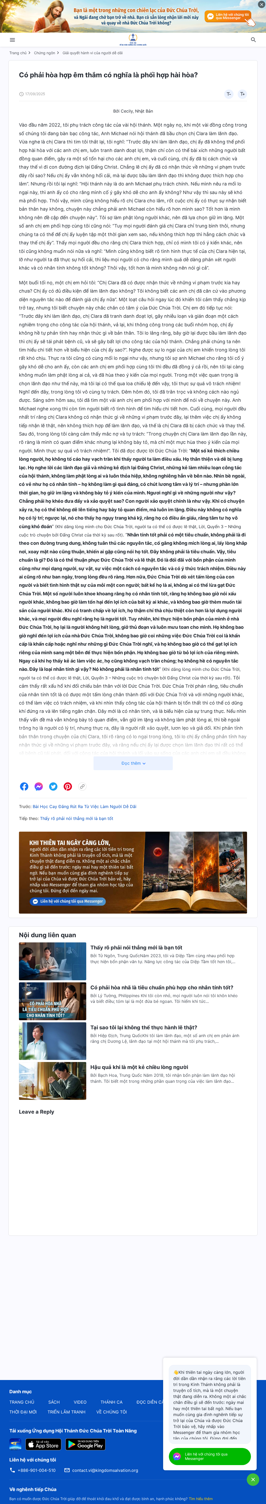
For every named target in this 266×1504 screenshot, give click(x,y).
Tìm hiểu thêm (201, 1498)
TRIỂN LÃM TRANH (66, 1412)
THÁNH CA (112, 1402)
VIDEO (80, 1402)
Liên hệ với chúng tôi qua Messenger (206, 1456)
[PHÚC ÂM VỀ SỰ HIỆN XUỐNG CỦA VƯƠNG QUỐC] (133, 40)
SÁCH (54, 1402)
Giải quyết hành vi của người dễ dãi (93, 53)
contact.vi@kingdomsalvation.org (105, 1470)
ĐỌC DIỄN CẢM (152, 1402)
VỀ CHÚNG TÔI (111, 1412)
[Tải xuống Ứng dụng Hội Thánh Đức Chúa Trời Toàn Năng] (15, 1443)
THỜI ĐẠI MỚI (23, 1412)
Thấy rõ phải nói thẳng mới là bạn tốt (76, 818)
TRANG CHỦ (21, 1402)
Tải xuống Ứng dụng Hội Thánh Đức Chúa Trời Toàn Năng (73, 1430)
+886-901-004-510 (37, 1470)
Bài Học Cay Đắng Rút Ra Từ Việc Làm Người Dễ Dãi (84, 806)
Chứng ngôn (44, 53)
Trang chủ (17, 53)
